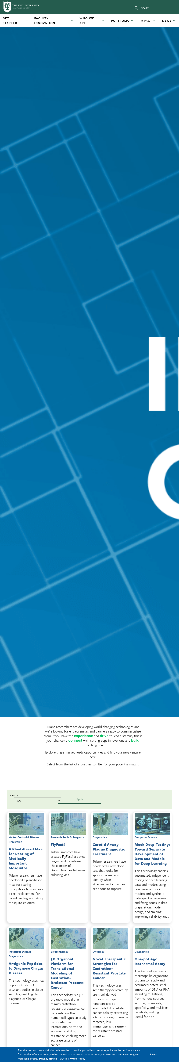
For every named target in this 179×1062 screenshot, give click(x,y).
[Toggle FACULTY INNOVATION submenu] (72, 21)
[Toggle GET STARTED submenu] (26, 21)
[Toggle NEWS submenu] (174, 21)
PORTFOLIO (120, 20)
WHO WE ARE (87, 20)
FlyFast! (58, 844)
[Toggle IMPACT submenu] (154, 21)
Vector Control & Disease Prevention (24, 839)
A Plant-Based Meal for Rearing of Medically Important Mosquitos (26, 858)
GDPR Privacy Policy (72, 1058)
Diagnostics (100, 837)
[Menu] (164, 8)
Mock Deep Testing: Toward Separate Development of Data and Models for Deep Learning (152, 854)
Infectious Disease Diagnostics (20, 954)
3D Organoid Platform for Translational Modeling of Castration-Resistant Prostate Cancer (67, 973)
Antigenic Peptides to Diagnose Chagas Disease (26, 968)
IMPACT (146, 20)
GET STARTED (10, 20)
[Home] (21, 7)
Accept (153, 1054)
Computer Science (146, 837)
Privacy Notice (48, 1058)
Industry (13, 795)
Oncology (98, 951)
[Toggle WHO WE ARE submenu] (103, 21)
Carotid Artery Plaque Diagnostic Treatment (109, 849)
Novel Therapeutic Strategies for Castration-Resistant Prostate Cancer (109, 968)
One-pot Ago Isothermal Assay (150, 961)
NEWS (167, 20)
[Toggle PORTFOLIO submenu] (132, 21)
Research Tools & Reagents (67, 837)
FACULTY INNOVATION (44, 20)
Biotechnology (59, 951)
